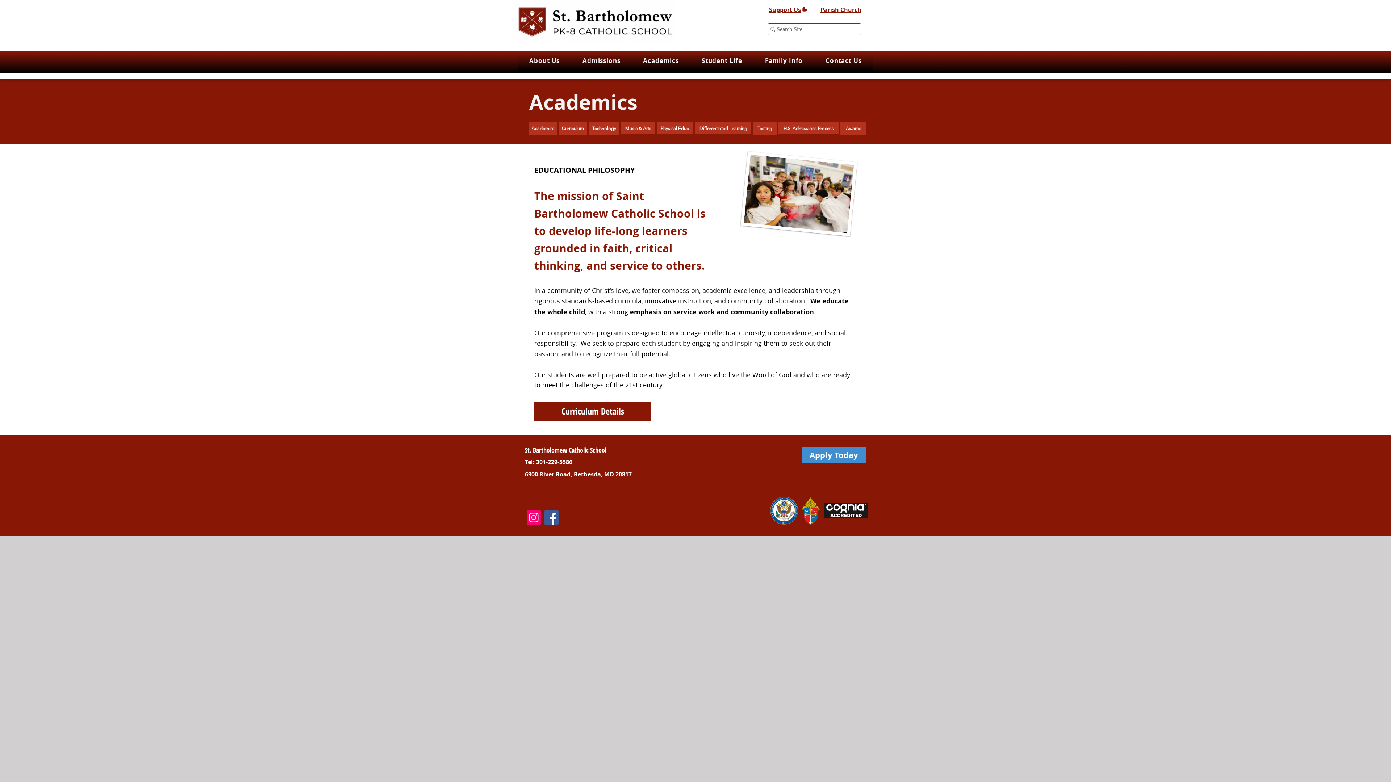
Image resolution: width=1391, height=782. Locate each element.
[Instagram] (534, 517)
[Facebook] (551, 517)
